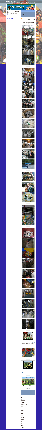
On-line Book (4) (22, 398)
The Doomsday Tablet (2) (23, 400)
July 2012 (22, 415)
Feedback (21, 2)
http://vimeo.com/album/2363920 (28, 370)
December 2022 (22, 427)
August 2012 (22, 416)
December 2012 (22, 418)
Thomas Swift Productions (11, 1)
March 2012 (22, 412)
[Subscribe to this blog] (21, 18)
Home (9, 2)
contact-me (34, 2)
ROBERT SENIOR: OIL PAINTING (24, 404)
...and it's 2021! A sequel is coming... (24, 405)
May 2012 (22, 414)
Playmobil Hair (26, 2)
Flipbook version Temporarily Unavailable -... (25, 403)
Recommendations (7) (23, 399)
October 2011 (22, 409)
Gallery (16, 2)
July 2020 (22, 425)
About (32, 2)
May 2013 (22, 420)
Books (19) (22, 397)
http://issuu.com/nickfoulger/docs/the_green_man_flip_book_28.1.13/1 (29, 342)
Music (28, 2)
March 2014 (22, 423)
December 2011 (22, 410)
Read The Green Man (13, 2)
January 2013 (22, 419)
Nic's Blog (23, 2)
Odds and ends (18, 2)
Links (30, 2)
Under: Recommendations (15, 13)
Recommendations (9, 19)
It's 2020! (22, 406)
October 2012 (22, 417)
